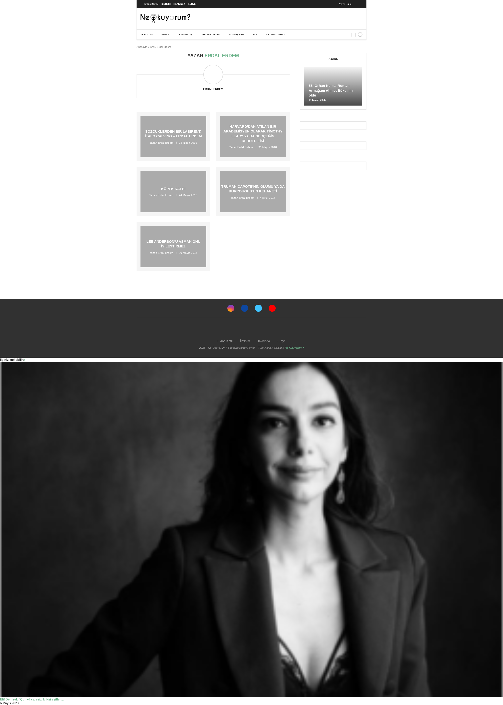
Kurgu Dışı (186, 34)
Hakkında (179, 4)
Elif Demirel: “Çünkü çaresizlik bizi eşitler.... (32, 699)
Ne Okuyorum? (294, 347)
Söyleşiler (236, 34)
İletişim (166, 4)
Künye (192, 4)
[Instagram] (230, 308)
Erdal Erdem (213, 89)
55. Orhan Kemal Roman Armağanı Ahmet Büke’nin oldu (331, 90)
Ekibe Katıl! (151, 4)
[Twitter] (258, 308)
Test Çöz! (146, 34)
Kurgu (166, 34)
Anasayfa (142, 46)
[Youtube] (272, 308)
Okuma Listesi (211, 34)
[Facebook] (358, 4)
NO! (255, 34)
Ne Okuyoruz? (275, 34)
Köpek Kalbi (173, 189)
